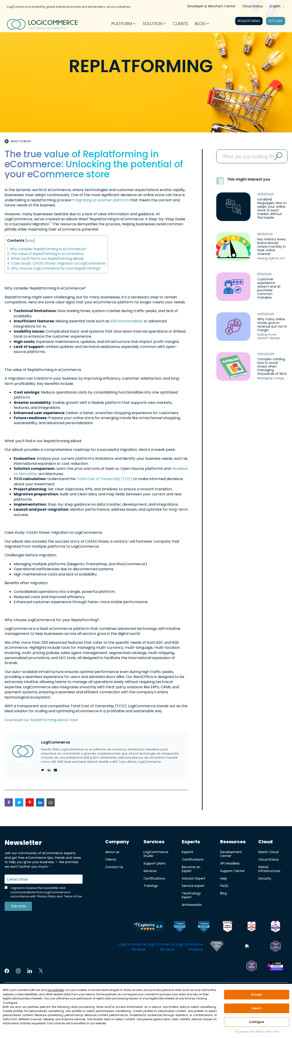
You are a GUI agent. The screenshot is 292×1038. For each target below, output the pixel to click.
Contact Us (114, 867)
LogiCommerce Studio (155, 854)
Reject (256, 1008)
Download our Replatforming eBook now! (41, 720)
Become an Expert (191, 869)
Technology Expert (191, 895)
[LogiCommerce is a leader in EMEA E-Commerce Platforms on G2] (275, 927)
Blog (223, 893)
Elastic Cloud (268, 852)
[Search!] (277, 156)
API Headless (230, 863)
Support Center (232, 871)
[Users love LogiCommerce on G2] (227, 927)
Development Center (231, 854)
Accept (256, 994)
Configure (256, 1022)
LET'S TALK (276, 21)
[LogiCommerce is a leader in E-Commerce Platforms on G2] (251, 927)
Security (264, 878)
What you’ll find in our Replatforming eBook (45, 258)
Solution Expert (193, 878)
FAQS (224, 885)
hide (30, 241)
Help (223, 878)
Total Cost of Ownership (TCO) (104, 478)
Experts (187, 852)
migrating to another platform (101, 200)
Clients (110, 859)
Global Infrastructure (269, 869)
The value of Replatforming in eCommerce (45, 253)
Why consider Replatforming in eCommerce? (46, 249)
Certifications (154, 878)
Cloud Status (252, 6)
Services (150, 871)
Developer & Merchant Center (211, 6)
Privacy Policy (46, 896)
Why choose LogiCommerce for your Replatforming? (54, 268)
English (275, 6)
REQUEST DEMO (249, 21)
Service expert (193, 885)
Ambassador (192, 904)
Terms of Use (73, 896)
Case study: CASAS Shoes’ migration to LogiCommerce (56, 263)
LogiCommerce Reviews (132, 947)
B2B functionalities (126, 321)
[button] (123, 24)
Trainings (150, 885)
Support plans (154, 863)
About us (112, 852)
